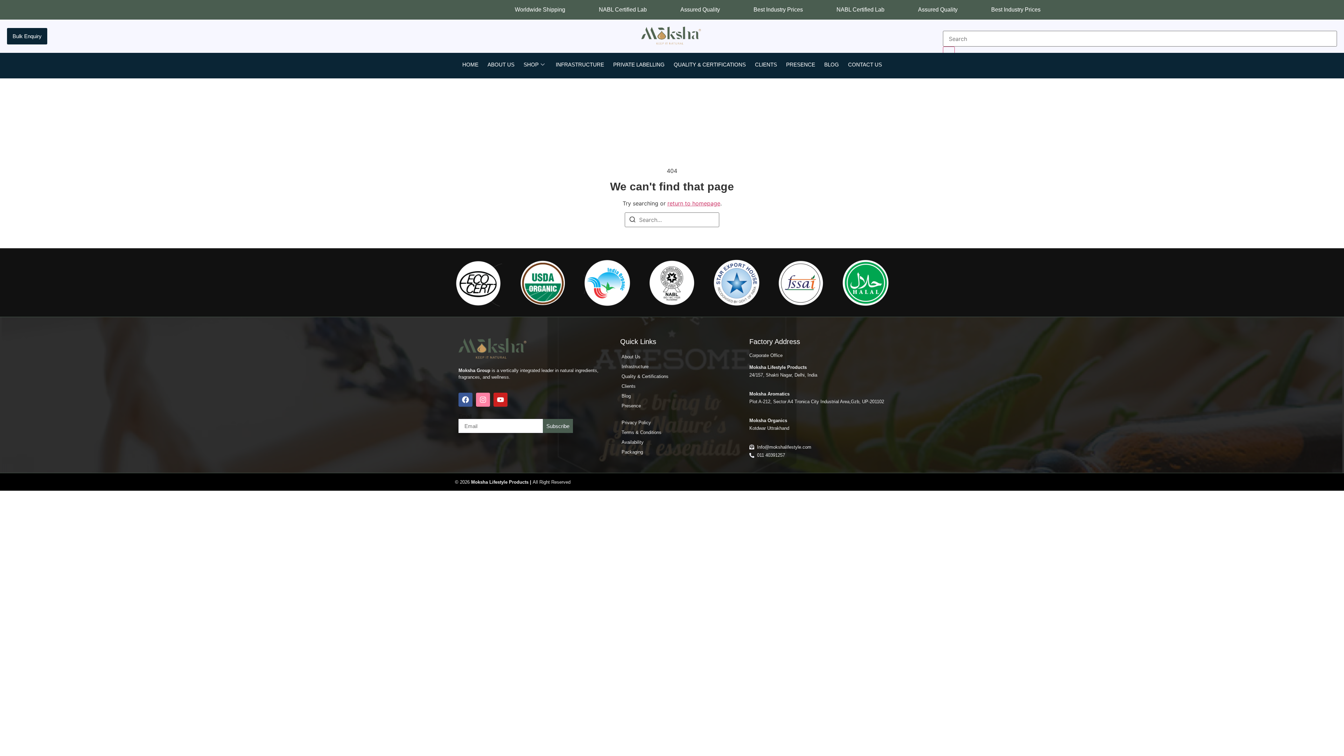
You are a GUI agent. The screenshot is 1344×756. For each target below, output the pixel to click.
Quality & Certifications (710, 65)
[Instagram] (483, 400)
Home (470, 65)
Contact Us (865, 65)
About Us (501, 65)
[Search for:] (672, 219)
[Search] (632, 220)
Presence (800, 65)
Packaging (632, 452)
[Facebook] (465, 400)
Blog (831, 65)
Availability (633, 442)
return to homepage (693, 203)
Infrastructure (580, 65)
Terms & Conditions (642, 432)
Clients (766, 65)
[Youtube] (500, 400)
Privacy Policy (636, 422)
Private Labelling (639, 65)
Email (464, 416)
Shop (531, 65)
